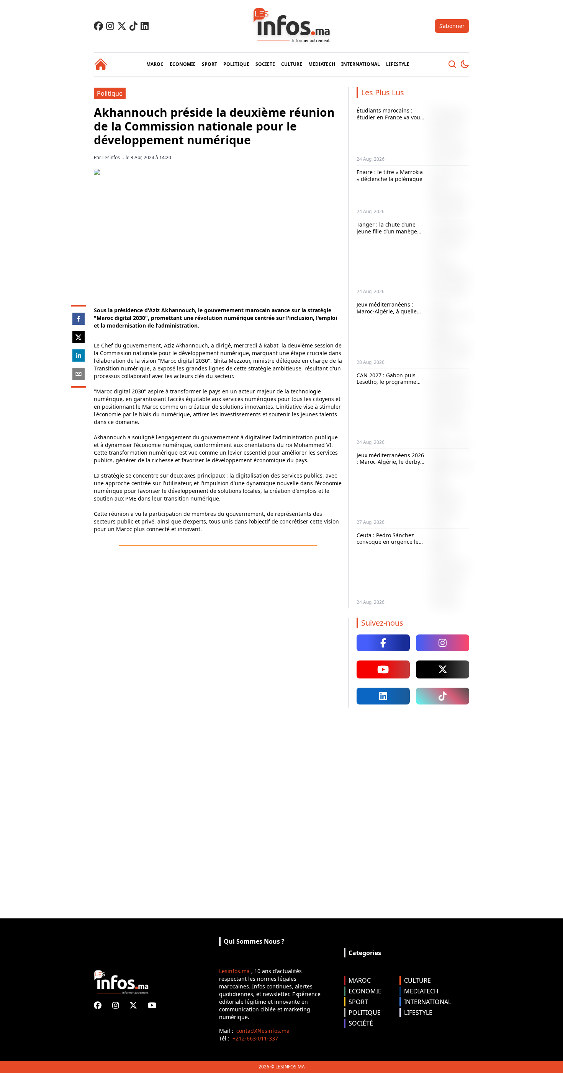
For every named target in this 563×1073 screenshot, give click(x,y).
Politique (110, 93)
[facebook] (78, 319)
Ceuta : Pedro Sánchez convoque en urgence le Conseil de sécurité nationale (388, 545)
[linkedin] (78, 355)
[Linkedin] (145, 26)
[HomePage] (101, 64)
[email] (78, 374)
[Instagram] (110, 26)
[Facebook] (98, 26)
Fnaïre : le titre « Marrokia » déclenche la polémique (390, 175)
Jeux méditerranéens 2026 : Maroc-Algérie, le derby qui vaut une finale (390, 462)
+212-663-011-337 (255, 1038)
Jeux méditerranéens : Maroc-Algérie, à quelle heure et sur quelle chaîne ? (391, 314)
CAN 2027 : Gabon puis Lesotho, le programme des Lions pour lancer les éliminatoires (389, 385)
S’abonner (452, 25)
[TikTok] (133, 26)
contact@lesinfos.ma (263, 1030)
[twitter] (78, 337)
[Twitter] (121, 26)
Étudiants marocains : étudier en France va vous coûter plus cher (390, 117)
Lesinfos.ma (234, 971)
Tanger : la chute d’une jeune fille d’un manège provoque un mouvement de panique (389, 234)
